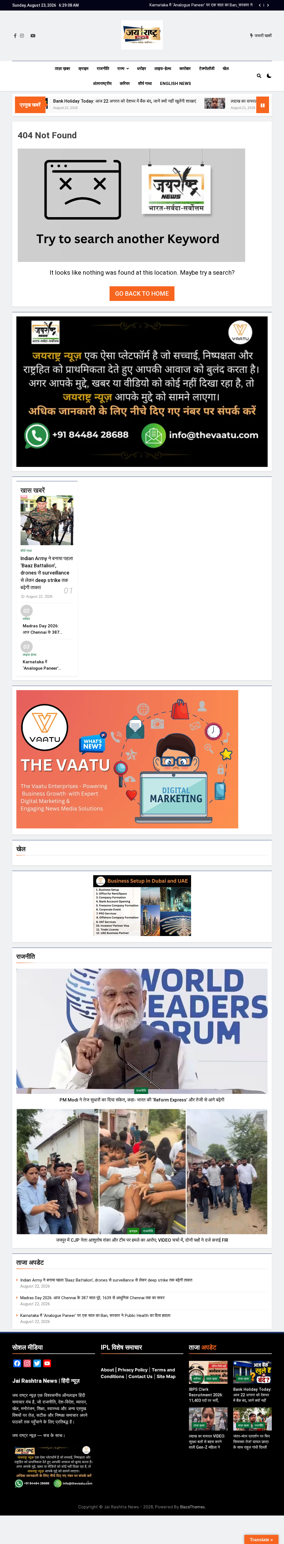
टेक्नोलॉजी (206, 68)
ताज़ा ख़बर (62, 68)
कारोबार (185, 68)
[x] (27, 36)
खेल (226, 68)
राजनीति (103, 68)
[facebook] (15, 36)
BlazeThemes (192, 1506)
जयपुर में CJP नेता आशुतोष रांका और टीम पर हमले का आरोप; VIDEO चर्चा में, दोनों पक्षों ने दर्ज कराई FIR (142, 1240)
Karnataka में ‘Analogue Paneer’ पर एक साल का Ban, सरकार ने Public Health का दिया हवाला (95, 1315)
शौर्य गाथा (145, 83)
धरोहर (141, 68)
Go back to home (142, 293)
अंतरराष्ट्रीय (102, 83)
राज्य (120, 68)
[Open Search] (259, 76)
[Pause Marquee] (262, 105)
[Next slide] (268, 5)
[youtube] (33, 36)
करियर (125, 83)
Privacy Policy (133, 1370)
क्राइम (83, 68)
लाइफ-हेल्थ (162, 68)
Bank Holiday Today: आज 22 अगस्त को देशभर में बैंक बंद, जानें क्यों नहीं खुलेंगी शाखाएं (81, 101)
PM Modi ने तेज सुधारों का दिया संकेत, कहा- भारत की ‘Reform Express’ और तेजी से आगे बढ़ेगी (142, 1100)
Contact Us (140, 1376)
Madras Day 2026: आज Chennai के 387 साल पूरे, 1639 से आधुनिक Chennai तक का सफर (92, 1297)
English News (175, 83)
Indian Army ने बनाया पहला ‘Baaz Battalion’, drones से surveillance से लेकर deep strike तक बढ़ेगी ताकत (47, 573)
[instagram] (22, 36)
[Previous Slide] (259, 5)
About (107, 1370)
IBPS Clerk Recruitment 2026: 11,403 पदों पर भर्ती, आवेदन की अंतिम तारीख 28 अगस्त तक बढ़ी (202, 5)
